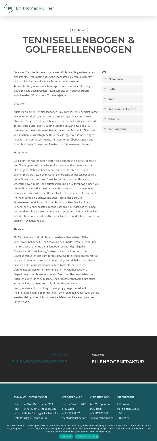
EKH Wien (123, 404)
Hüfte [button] (112, 89)
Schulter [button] (113, 119)
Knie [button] (111, 99)
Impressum (40, 418)
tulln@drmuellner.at (101, 418)
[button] (151, 8)
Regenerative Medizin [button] (122, 109)
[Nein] (153, 431)
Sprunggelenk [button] (117, 129)
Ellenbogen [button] (115, 79)
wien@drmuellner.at (74, 418)
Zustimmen (66, 436)
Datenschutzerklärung (87, 436)
